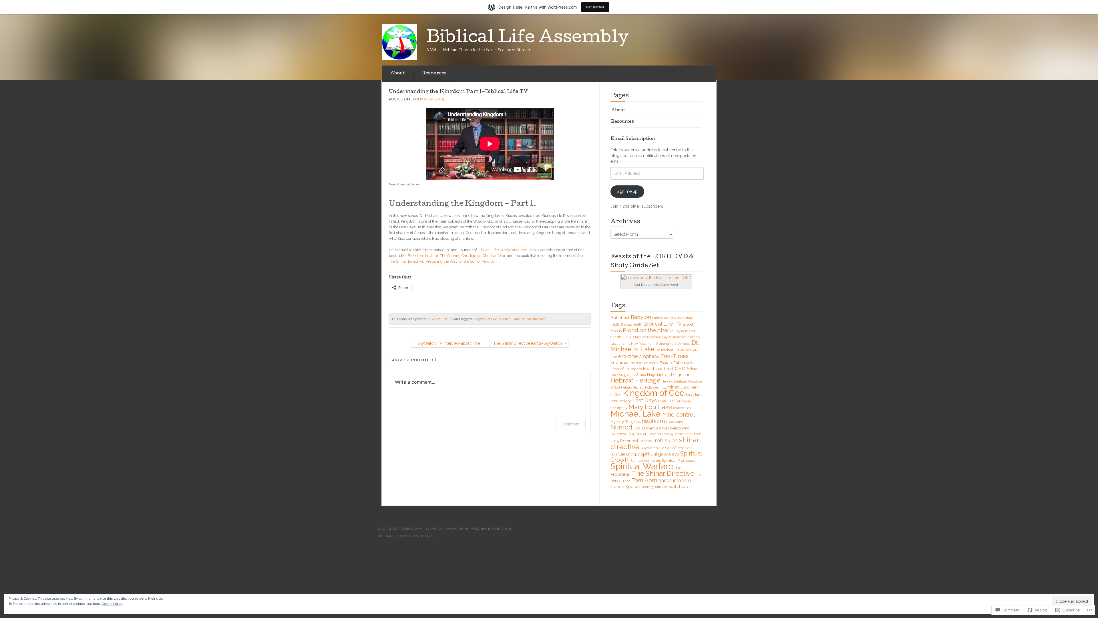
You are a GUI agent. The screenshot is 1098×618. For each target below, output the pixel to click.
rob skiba (666, 440)
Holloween (653, 387)
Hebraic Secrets (632, 387)
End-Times (675, 356)
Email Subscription (632, 139)
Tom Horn (644, 480)
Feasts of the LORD (664, 368)
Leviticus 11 (666, 401)
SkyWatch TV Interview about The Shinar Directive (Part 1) (448, 344)
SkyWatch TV (652, 447)
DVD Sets (691, 350)
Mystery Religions (625, 421)
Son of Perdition (678, 447)
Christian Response (647, 337)
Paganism (637, 433)
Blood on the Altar (646, 330)
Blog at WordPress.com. (400, 529)
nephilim (653, 420)
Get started (595, 7)
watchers (678, 486)
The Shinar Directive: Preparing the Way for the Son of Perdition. (443, 261)
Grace (641, 374)
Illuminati (671, 387)
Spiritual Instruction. (646, 460)
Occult (639, 428)
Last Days (644, 400)
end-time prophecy (638, 356)
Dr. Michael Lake (669, 350)
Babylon (641, 317)
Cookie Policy (112, 604)
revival (647, 440)
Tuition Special (625, 486)
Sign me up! (627, 191)
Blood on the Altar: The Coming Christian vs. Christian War (456, 255)
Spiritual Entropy (625, 454)
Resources (434, 73)
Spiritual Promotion (678, 460)
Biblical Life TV (441, 319)
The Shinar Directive (663, 474)
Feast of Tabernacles (677, 362)
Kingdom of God (485, 319)
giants (629, 374)
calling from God (682, 331)
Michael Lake (509, 319)
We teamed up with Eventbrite (405, 536)
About (397, 73)
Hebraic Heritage (635, 380)
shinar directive (534, 319)
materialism (682, 408)
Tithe (626, 481)
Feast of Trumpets (626, 369)
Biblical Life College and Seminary (507, 250)
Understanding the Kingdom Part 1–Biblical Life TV (458, 92)
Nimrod (621, 427)
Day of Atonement (675, 337)
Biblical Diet (661, 318)
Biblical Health (631, 324)
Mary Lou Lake (650, 407)
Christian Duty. (621, 337)
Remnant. (629, 440)
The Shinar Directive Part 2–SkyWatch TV (527, 344)
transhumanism (674, 480)
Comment (571, 423)
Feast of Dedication (644, 363)
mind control (678, 414)
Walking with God (655, 487)
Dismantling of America (673, 343)
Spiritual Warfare (641, 466)
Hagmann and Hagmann (668, 374)
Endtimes (619, 362)
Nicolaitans (674, 421)
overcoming (656, 428)
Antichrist (620, 317)
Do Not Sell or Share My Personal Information (467, 529)
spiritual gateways (660, 454)
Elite (613, 356)
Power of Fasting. (661, 434)
